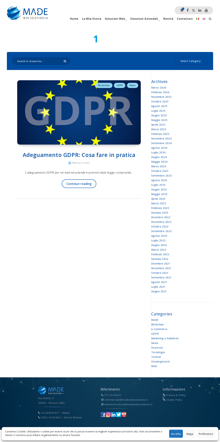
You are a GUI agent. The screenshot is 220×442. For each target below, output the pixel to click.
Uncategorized (160, 361)
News (133, 85)
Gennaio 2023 (159, 212)
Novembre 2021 (161, 268)
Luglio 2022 (158, 240)
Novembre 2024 (161, 138)
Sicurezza (157, 347)
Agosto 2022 (159, 235)
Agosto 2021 (159, 282)
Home (74, 19)
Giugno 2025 (159, 115)
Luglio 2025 (158, 110)
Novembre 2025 (161, 96)
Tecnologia (158, 352)
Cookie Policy (174, 399)
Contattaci (185, 19)
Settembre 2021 (161, 277)
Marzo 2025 (158, 129)
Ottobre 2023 (160, 171)
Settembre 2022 (161, 231)
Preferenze (206, 433)
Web (154, 366)
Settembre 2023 (161, 175)
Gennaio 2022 (159, 259)
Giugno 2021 (159, 291)
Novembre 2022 (161, 221)
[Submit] (65, 61)
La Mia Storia (91, 19)
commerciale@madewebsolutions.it (126, 399)
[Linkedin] (199, 10)
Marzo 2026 (158, 87)
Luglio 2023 (158, 184)
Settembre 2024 (161, 143)
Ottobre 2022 (160, 226)
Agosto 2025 (159, 106)
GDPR (120, 85)
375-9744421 (112, 395)
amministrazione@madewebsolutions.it (128, 404)
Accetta (176, 433)
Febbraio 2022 (160, 254)
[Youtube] (206, 10)
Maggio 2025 (159, 120)
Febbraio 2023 (160, 208)
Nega (189, 433)
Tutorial (156, 356)
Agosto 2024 (159, 147)
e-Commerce (159, 329)
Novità (168, 19)
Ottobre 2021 (160, 272)
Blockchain (104, 85)
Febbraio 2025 (160, 133)
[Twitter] (193, 10)
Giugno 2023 (159, 189)
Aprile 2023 (158, 198)
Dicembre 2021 (160, 263)
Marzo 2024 (158, 166)
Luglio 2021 (158, 286)
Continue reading (79, 184)
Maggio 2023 (159, 194)
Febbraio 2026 (160, 92)
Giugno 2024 (159, 157)
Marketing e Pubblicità (165, 338)
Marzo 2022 (158, 249)
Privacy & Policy (176, 395)
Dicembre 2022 (160, 217)
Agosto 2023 (159, 180)
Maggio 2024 (159, 161)
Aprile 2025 (158, 124)
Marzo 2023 (158, 203)
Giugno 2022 (159, 245)
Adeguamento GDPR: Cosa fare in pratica (79, 154)
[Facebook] (188, 10)
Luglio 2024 (158, 152)
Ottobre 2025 (160, 101)
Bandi (154, 319)
